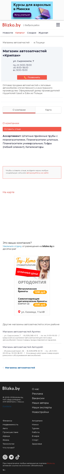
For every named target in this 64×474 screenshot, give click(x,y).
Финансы (7, 420)
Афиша (6, 436)
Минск (35, 424)
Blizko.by (51, 463)
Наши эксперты (42, 407)
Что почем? (9, 447)
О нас (35, 389)
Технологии (8, 444)
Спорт (35, 440)
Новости (8, 33)
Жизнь (6, 440)
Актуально (37, 420)
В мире (35, 436)
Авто (5, 428)
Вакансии (38, 398)
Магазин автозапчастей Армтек (21, 331)
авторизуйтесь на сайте (37, 173)
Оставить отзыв (12, 129)
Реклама (37, 393)
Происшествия (10, 432)
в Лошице (39, 42)
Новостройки (40, 412)
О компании (19, 110)
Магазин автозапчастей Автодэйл (23, 347)
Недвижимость (10, 424)
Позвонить (34, 77)
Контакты (7, 406)
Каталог (20, 33)
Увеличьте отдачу (12, 246)
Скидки (31, 33)
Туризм (35, 428)
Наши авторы (40, 402)
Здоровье (37, 444)
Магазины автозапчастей (16, 42)
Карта (48, 110)
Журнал (43, 33)
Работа (35, 432)
